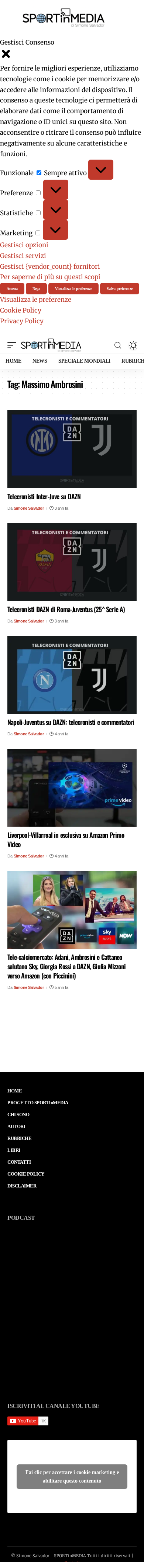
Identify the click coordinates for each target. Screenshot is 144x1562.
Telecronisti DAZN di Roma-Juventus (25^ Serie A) (66, 609)
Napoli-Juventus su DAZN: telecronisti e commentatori (70, 722)
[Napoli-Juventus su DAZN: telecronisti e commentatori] (72, 675)
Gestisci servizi (23, 256)
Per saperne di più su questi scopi (50, 277)
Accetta (12, 289)
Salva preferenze (120, 289)
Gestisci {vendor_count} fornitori (50, 266)
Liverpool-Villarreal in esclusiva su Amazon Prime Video (65, 839)
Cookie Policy (20, 310)
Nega (36, 289)
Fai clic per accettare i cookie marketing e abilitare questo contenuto (72, 1477)
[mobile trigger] (13, 345)
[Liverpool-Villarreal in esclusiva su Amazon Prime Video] (72, 788)
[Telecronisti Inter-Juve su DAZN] (72, 449)
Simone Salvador (29, 508)
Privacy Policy (22, 321)
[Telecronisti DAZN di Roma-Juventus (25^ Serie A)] (72, 562)
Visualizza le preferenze (73, 289)
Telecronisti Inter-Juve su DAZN (43, 496)
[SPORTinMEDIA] (51, 345)
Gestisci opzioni (24, 245)
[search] (118, 345)
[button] (72, 55)
